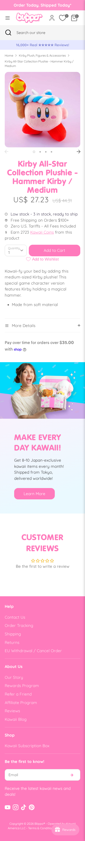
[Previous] (6, 151)
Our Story (14, 677)
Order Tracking (19, 625)
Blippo (38, 823)
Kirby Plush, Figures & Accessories (42, 55)
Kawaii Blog (16, 719)
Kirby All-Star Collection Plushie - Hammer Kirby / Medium (39, 63)
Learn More (34, 493)
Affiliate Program (21, 702)
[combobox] (36, 32)
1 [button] (34, 152)
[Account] (52, 16)
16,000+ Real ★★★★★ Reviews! (42, 45)
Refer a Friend (18, 694)
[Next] (78, 151)
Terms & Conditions (41, 828)
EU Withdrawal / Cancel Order (33, 650)
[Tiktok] (23, 807)
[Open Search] (8, 32)
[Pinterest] (31, 807)
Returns (12, 642)
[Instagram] (15, 807)
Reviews (12, 710)
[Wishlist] (62, 18)
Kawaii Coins (42, 232)
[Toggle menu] (6, 18)
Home (9, 55)
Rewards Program (22, 685)
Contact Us (15, 617)
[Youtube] (7, 807)
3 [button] (46, 152)
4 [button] (51, 152)
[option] (42, 45)
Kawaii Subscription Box (27, 745)
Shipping (13, 633)
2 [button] (40, 152)
